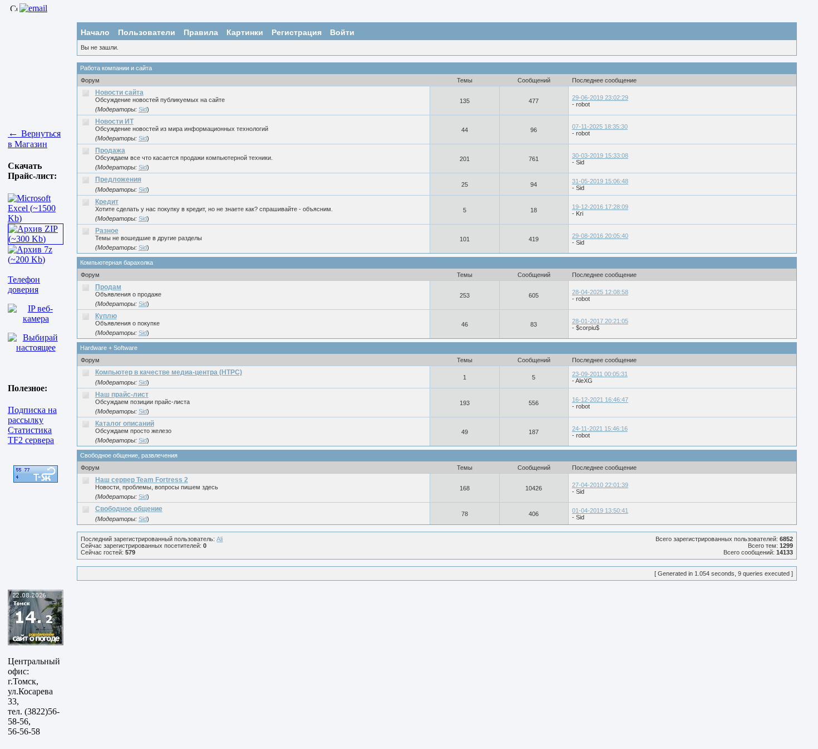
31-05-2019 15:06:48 (600, 181)
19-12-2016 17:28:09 (600, 206)
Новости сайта (119, 92)
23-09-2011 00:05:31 (600, 374)
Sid (143, 109)
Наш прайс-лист (122, 394)
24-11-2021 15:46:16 (600, 428)
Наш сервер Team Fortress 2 (141, 480)
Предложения (118, 179)
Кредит (107, 202)
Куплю (106, 316)
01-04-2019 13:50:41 (600, 510)
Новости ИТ (114, 121)
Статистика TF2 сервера (31, 435)
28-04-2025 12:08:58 (600, 292)
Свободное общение (128, 509)
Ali (219, 539)
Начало (95, 32)
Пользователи (146, 32)
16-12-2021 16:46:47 (600, 399)
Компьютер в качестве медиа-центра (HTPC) (168, 372)
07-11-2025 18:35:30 (600, 126)
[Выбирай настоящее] (35, 347)
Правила (201, 32)
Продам (108, 287)
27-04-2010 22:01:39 (600, 484)
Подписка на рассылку (32, 415)
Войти (342, 32)
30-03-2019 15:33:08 (600, 155)
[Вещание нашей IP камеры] (35, 318)
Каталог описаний (124, 423)
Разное (107, 231)
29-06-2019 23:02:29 (600, 97)
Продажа (110, 150)
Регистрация (297, 32)
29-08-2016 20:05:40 (600, 235)
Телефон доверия (24, 284)
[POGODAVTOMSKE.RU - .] (35, 642)
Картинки (244, 32)
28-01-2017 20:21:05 (600, 321)
